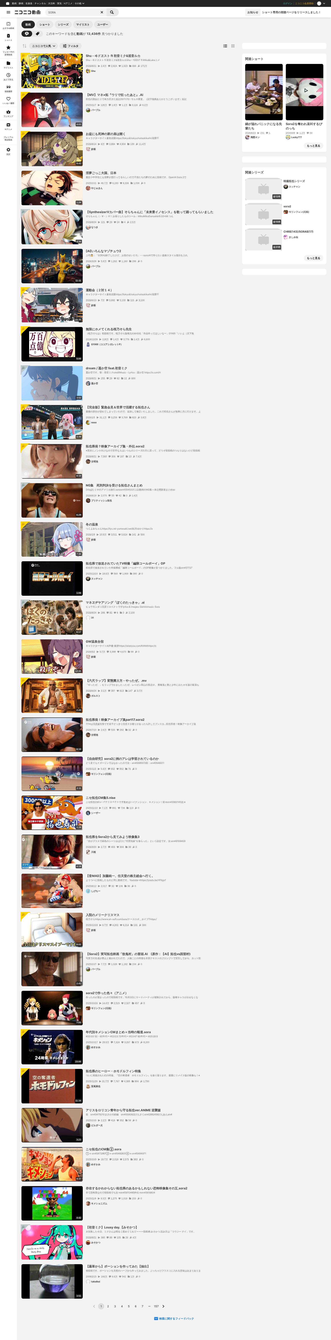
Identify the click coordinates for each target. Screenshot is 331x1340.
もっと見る (313, 145)
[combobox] (76, 12)
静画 (21, 3)
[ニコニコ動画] (28, 12)
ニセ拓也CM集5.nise (101, 798)
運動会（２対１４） (99, 290)
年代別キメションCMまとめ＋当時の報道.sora (118, 1032)
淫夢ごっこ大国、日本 (101, 173)
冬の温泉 (92, 524)
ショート (44, 24)
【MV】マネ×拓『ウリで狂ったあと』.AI (114, 95)
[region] (8, 679)
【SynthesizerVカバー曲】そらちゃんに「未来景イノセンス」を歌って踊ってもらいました (149, 212)
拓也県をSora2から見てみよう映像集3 (113, 837)
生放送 (28, 3)
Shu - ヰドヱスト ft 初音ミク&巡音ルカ (113, 56)
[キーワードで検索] (26, 34)
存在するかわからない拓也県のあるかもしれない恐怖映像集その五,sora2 (136, 1188)
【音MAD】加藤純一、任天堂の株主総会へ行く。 (120, 876)
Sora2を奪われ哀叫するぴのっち (304, 126)
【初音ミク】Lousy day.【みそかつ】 (112, 1227)
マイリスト (83, 24)
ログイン (287, 3)
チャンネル (40, 3)
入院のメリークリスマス (103, 915)
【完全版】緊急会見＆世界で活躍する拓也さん (118, 407)
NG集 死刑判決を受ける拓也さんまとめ (114, 485)
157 (156, 1306)
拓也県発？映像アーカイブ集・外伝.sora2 (115, 446)
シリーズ (63, 24)
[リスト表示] (225, 46)
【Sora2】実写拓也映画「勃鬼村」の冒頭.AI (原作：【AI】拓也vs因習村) (138, 954)
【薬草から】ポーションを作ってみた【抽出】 (118, 1266)
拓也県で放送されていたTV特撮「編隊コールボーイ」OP (125, 563)
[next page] (163, 1306)
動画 (14, 3)
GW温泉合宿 (95, 641)
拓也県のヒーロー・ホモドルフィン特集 (113, 1071)
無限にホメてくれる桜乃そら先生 (109, 329)
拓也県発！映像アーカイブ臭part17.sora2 (115, 719)
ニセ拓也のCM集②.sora (103, 1149)
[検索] (113, 12)
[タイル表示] (233, 46)
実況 (59, 3)
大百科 (51, 3)
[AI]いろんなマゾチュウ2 (103, 251)
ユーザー (102, 24)
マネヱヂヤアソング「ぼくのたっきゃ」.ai (115, 602)
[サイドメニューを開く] (8, 12)
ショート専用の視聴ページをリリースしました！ (291, 12)
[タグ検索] (37, 34)
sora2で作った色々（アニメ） (107, 993)
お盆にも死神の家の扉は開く (106, 134)
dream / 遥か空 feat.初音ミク (106, 368)
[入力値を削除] (102, 12)
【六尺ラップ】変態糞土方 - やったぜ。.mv (116, 680)
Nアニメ (68, 3)
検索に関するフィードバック (176, 1318)
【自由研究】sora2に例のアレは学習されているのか (122, 759)
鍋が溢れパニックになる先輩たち (263, 126)
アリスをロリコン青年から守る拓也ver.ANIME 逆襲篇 (123, 1110)
